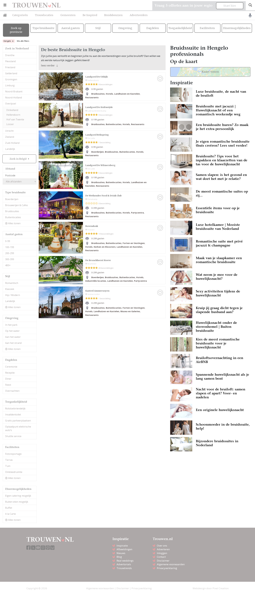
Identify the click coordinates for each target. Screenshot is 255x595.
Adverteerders (139, 15)
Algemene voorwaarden (171, 564)
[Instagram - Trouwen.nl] (43, 548)
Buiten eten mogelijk (16, 501)
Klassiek (9, 289)
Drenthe (9, 55)
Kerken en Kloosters (105, 246)
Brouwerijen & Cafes (16, 205)
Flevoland (10, 61)
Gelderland (11, 73)
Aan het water (13, 337)
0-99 (7, 241)
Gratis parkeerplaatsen (18, 420)
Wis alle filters (23, 41)
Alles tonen (14, 223)
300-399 (9, 259)
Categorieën (20, 15)
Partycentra (137, 212)
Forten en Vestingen (134, 243)
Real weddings (125, 560)
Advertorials (124, 564)
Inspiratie (122, 545)
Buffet (8, 507)
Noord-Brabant (13, 91)
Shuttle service (13, 436)
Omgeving (125, 28)
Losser (10, 124)
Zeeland (9, 136)
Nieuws (121, 553)
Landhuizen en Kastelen (127, 93)
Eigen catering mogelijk (18, 495)
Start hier (229, 5)
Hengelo (7, 41)
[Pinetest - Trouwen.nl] (48, 547)
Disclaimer (163, 560)
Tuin (7, 466)
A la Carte (10, 513)
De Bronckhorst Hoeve (98, 260)
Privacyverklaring (167, 568)
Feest (8, 384)
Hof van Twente (15, 119)
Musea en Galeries (130, 311)
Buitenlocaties (13, 217)
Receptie (10, 372)
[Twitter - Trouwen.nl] (33, 548)
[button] (5, 5)
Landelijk (10, 149)
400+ (8, 265)
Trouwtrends (124, 568)
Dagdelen (152, 28)
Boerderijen (11, 199)
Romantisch (11, 283)
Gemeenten (68, 15)
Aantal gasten (70, 28)
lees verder (48, 65)
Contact (161, 556)
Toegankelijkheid (180, 28)
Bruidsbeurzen (113, 15)
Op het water (12, 330)
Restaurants (92, 97)
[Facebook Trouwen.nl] (28, 547)
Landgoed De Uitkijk (96, 76)
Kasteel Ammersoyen (97, 290)
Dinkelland (12, 110)
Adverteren (163, 549)
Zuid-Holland (12, 143)
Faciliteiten (207, 28)
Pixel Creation (220, 588)
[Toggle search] (250, 5)
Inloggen (162, 553)
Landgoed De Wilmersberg (100, 165)
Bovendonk (91, 226)
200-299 (9, 253)
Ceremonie (11, 366)
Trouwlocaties (44, 15)
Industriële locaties (95, 280)
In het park (11, 324)
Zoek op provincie (16, 30)
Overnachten (12, 390)
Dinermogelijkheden (237, 28)
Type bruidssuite (43, 28)
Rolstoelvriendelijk (15, 408)
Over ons (162, 545)
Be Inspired (90, 15)
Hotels (109, 93)
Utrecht (9, 130)
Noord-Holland (13, 97)
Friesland (10, 67)
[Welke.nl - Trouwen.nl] (52, 548)
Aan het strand (13, 343)
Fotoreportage (13, 453)
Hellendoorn (13, 114)
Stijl (98, 28)
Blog (119, 556)
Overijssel (10, 103)
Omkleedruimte (13, 472)
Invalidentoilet (13, 414)
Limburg (10, 85)
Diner (8, 378)
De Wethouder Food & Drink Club (103, 195)
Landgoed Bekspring (97, 134)
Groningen (11, 79)
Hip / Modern (12, 295)
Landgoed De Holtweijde (99, 107)
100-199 (9, 247)
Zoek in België (18, 158)
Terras (9, 460)
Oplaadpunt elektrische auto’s (18, 428)
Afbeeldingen (124, 549)
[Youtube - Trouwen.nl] (38, 547)
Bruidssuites (12, 211)
